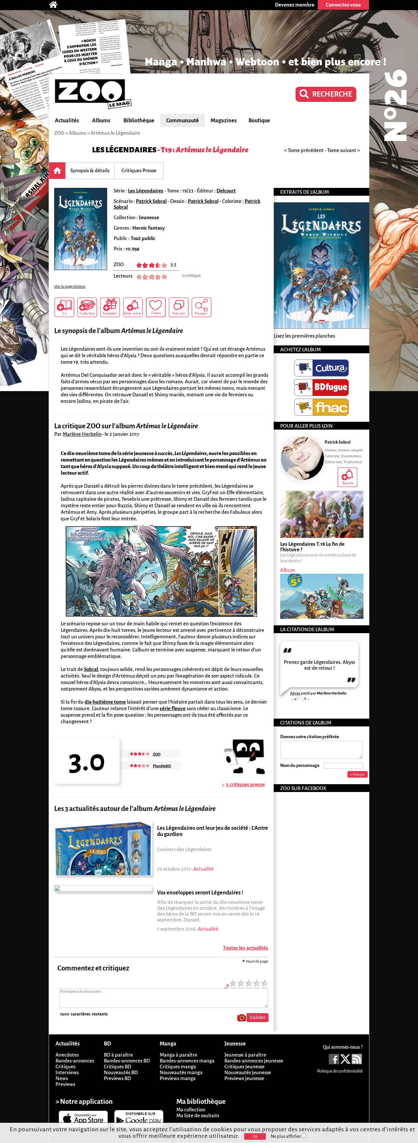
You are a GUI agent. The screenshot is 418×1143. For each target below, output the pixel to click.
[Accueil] (56, 5)
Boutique (259, 121)
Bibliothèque (138, 121)
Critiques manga (178, 1066)
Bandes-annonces (75, 1060)
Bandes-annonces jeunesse (253, 1060)
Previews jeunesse (244, 1078)
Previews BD (117, 1078)
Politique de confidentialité (339, 1071)
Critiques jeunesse (244, 1066)
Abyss (295, 693)
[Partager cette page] (201, 307)
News (62, 1078)
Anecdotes (67, 1055)
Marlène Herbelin (82, 434)
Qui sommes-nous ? (342, 1047)
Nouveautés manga (181, 1072)
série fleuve (172, 708)
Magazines (224, 121)
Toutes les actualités (245, 948)
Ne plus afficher (286, 1136)
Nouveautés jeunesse (247, 1072)
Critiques (65, 1066)
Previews (65, 1084)
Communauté (182, 121)
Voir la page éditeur (70, 286)
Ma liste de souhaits (197, 1115)
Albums (101, 121)
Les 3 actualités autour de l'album (135, 809)
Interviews (67, 1072)
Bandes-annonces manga (187, 1060)
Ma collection (190, 1109)
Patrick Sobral (151, 201)
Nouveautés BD (121, 1072)
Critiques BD (117, 1066)
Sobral (91, 669)
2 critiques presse (245, 784)
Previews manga (178, 1078)
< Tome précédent (304, 150)
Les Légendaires (124, 150)
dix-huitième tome (105, 702)
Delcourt (226, 190)
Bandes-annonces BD (127, 1060)
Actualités (67, 121)
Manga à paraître (178, 1055)
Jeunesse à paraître (245, 1055)
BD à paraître (118, 1055)
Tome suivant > (343, 150)
